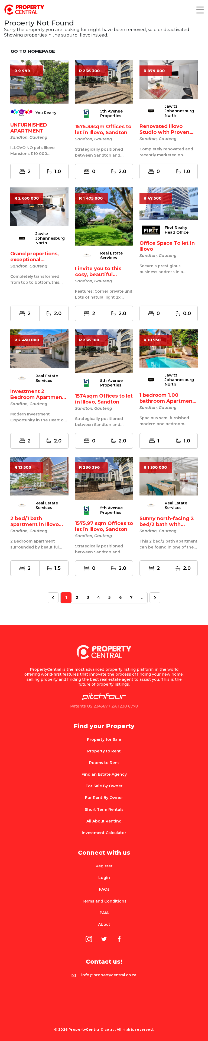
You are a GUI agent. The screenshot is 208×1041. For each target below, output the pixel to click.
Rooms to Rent (104, 762)
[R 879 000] (168, 79)
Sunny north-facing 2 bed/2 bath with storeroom (166, 524)
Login (104, 877)
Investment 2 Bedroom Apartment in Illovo (37, 397)
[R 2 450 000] (39, 348)
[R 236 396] (104, 478)
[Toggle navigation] (199, 9)
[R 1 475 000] (104, 216)
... (142, 597)
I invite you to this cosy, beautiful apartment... (98, 274)
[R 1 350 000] (168, 475)
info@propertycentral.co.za (108, 975)
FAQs (104, 889)
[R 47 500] (168, 203)
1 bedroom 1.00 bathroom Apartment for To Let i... (166, 401)
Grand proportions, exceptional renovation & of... (34, 260)
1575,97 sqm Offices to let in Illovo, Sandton (104, 526)
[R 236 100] (104, 350)
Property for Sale (104, 739)
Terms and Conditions (104, 901)
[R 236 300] (104, 81)
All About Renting (104, 821)
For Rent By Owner (104, 797)
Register (104, 866)
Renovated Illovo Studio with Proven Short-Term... (164, 132)
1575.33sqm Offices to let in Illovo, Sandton (103, 130)
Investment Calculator (104, 832)
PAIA (104, 912)
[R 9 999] (39, 81)
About (104, 924)
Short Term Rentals (104, 809)
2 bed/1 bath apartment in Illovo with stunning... (34, 524)
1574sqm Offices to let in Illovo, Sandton (104, 399)
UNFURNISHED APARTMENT (28, 128)
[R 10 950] (168, 348)
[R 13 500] (39, 475)
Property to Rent (104, 751)
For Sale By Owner (104, 786)
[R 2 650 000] (39, 206)
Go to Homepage (33, 51)
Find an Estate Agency (104, 774)
